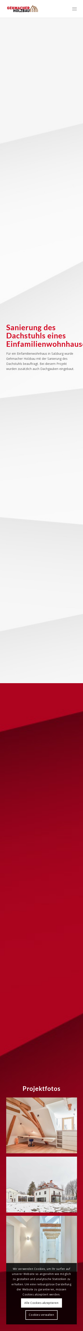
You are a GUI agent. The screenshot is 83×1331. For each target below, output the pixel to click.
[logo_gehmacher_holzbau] (34, 9)
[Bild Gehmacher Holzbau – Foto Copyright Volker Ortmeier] (43, 1127)
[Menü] (74, 9)
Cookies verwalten (41, 1315)
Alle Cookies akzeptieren (41, 1303)
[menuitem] (74, 9)
